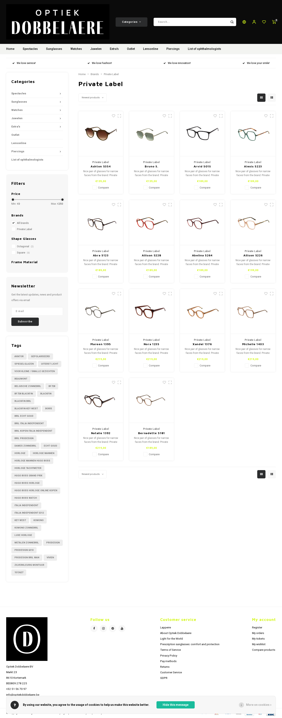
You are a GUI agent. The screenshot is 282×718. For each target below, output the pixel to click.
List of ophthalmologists (204, 49)
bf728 (52, 386)
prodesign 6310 (23, 550)
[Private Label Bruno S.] (151, 133)
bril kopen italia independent (33, 431)
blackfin (45, 393)
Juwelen (96, 49)
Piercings (173, 49)
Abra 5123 (101, 255)
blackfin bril (22, 401)
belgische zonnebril (27, 386)
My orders (258, 633)
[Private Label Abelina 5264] (202, 222)
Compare (103, 188)
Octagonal (25, 246)
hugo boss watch (25, 498)
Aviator (19, 356)
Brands (95, 74)
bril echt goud (23, 416)
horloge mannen (43, 453)
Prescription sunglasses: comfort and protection (189, 644)
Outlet (131, 49)
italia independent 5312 (29, 513)
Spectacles (30, 49)
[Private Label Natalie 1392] (100, 400)
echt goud (50, 446)
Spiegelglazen (24, 364)
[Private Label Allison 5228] (151, 222)
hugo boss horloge (27, 483)
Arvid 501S (202, 166)
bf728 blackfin (23, 393)
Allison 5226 (253, 255)
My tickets (258, 639)
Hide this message (175, 705)
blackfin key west (26, 408)
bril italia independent (29, 423)
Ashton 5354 (101, 166)
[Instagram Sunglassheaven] (103, 628)
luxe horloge (23, 535)
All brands (23, 223)
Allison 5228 (151, 255)
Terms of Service (170, 650)
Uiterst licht (49, 364)
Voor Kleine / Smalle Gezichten (34, 371)
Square (23, 253)
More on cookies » (258, 705)
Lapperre (165, 628)
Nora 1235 (151, 344)
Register (257, 628)
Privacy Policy (168, 656)
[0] (274, 22)
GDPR (163, 678)
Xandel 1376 (202, 344)
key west (20, 520)
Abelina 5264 (202, 255)
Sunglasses (54, 49)
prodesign (53, 542)
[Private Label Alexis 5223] (253, 133)
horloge (19, 453)
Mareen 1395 (100, 344)
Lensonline (150, 49)
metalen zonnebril (26, 542)
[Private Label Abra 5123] (100, 222)
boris (48, 408)
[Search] (232, 22)
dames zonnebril (25, 446)
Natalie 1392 (100, 433)
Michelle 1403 (253, 344)
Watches (76, 49)
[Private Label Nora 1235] (151, 311)
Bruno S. (151, 166)
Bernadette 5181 (151, 433)
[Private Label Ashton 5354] (100, 133)
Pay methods (168, 661)
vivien (50, 557)
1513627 (18, 572)
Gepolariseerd (40, 356)
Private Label (24, 229)
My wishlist (258, 644)
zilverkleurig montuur (29, 565)
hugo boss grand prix (28, 475)
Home (10, 49)
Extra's (114, 49)
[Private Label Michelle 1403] (253, 311)
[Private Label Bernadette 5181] (151, 400)
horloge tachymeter (27, 468)
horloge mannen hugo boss (32, 460)
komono (38, 520)
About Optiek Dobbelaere (175, 633)
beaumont (20, 379)
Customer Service (171, 672)
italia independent (26, 505)
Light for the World (171, 639)
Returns (164, 667)
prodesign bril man (26, 557)
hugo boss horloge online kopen (35, 490)
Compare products (263, 650)
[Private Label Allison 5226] (253, 222)
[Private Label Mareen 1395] (100, 311)
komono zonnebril (26, 527)
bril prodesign (23, 438)
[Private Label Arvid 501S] (202, 133)
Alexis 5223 (253, 166)
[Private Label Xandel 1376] (202, 311)
